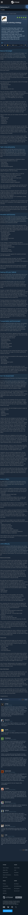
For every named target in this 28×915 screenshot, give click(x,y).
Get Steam (16, 883)
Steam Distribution (7, 874)
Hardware (16, 872)
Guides (7, 13)
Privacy (4, 883)
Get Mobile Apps (7, 910)
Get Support (16, 888)
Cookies (4, 890)
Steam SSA (5, 870)
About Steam (6, 867)
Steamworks (5, 872)
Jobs (15, 870)
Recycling (16, 874)
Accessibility (5, 886)
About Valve (16, 867)
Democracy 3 (3, 13)
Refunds (4, 893)
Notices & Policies (7, 888)
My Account (17, 890)
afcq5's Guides (13, 13)
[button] (2, 43)
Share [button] (21, 45)
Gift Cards (5, 877)
